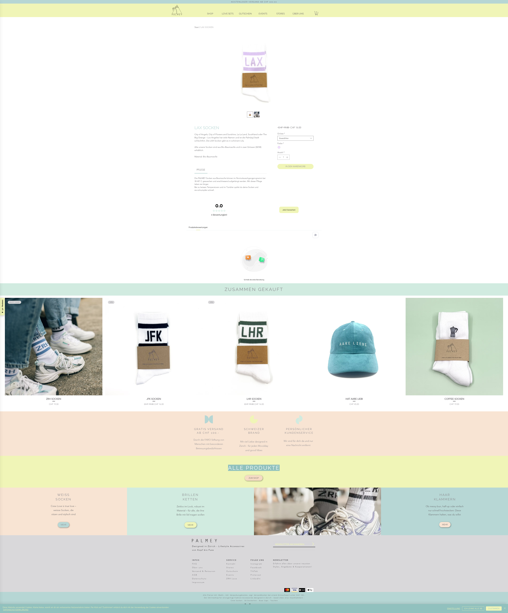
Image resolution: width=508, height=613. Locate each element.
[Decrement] (279, 157)
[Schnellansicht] (354, 346)
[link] (201, 169)
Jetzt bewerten (288, 210)
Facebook (256, 567)
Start (196, 27)
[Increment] (287, 157)
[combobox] (295, 138)
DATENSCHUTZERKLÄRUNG (15, 610)
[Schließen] (504, 608)
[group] (254, 352)
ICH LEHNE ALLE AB (473, 608)
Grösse (281, 133)
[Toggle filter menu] (315, 235)
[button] (316, 13)
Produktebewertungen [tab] (198, 227)
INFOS (196, 560)
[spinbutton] (283, 157)
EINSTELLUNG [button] (453, 608)
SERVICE (231, 560)
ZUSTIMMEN (493, 608)
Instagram (256, 564)
